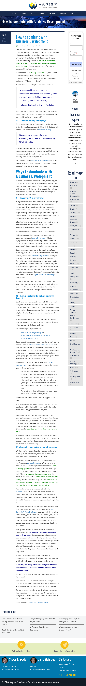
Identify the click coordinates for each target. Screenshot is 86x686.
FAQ (72, 13)
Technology (74, 371)
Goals (72, 253)
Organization (74, 297)
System (72, 367)
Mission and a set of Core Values (42, 345)
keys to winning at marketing (44, 275)
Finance (72, 238)
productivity (74, 324)
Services (52, 13)
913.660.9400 (67, 675)
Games (72, 249)
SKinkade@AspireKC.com (11, 669)
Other (72, 303)
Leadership (74, 267)
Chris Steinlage (46, 659)
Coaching (73, 212)
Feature (72, 235)
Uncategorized (75, 377)
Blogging (73, 182)
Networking (74, 293)
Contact (63, 13)
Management (74, 277)
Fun (71, 246)
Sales (72, 337)
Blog (32, 13)
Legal (72, 273)
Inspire (72, 264)
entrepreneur (74, 229)
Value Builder (74, 382)
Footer (72, 242)
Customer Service (73, 221)
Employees (73, 225)
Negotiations (74, 290)
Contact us (65, 659)
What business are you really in (32, 333)
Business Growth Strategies (73, 193)
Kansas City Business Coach (38, 602)
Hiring (72, 260)
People (72, 306)
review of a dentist (33, 463)
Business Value (75, 199)
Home (14, 13)
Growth (72, 256)
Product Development (74, 317)
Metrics (72, 286)
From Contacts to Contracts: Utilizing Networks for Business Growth (12, 621)
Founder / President (9, 666)
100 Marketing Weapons (40, 255)
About (24, 13)
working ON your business (40, 160)
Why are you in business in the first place (35, 335)
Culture (72, 216)
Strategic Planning (73, 362)
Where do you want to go (29, 338)
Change (72, 205)
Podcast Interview (73, 311)
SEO (71, 340)
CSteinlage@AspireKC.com (40, 669)
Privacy (80, 82)
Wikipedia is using (44, 129)
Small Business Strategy (75, 351)
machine (19, 491)
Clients (41, 13)
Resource (73, 333)
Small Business (75, 344)
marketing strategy (39, 238)
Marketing (73, 282)
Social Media (74, 355)
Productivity (74, 327)
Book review (74, 186)
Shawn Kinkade (17, 659)
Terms (74, 82)
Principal (33, 666)
